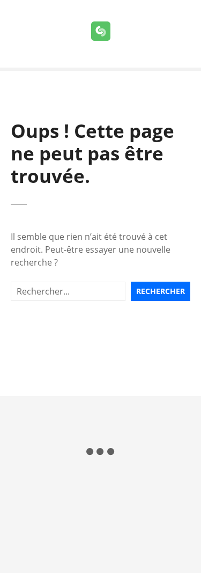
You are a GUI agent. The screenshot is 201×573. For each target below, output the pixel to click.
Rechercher (160, 291)
